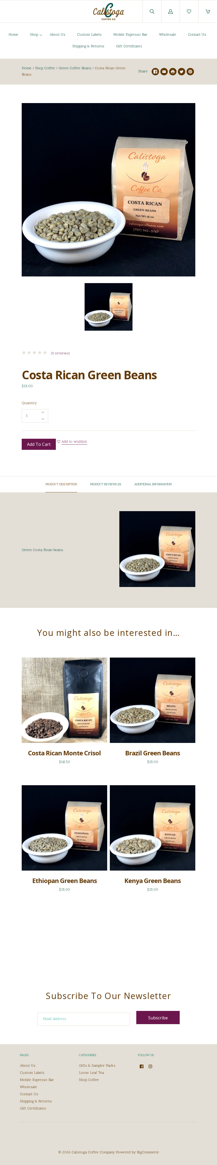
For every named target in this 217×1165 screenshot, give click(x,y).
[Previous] (28, 308)
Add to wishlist (74, 441)
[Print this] (173, 71)
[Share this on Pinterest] (190, 71)
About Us (57, 34)
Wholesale (167, 34)
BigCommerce (148, 1152)
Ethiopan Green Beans (64, 880)
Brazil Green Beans (152, 752)
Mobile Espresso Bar (130, 34)
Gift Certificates (129, 46)
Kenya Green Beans (152, 880)
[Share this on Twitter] (181, 71)
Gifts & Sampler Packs (97, 1065)
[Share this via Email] (164, 71)
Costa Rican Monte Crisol (64, 752)
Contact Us (197, 34)
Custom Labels (89, 34)
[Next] (189, 308)
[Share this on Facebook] (155, 71)
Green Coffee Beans (74, 68)
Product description (61, 484)
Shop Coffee (45, 68)
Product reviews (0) (105, 484)
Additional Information (153, 484)
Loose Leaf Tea (91, 1072)
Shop (34, 34)
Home (13, 34)
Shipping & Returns (88, 46)
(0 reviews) (60, 353)
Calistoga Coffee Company (93, 1152)
